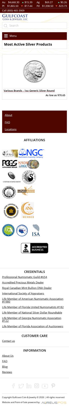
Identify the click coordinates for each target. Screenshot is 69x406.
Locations (10, 129)
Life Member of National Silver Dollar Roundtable (32, 312)
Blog (5, 366)
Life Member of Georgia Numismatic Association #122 (31, 319)
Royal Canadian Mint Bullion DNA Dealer (27, 288)
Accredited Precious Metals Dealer (23, 282)
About (8, 115)
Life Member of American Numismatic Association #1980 (32, 300)
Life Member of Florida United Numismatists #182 (33, 307)
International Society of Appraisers (23, 293)
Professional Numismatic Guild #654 (24, 277)
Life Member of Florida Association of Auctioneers (32, 326)
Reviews (7, 372)
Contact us (8, 341)
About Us (7, 355)
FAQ (7, 122)
